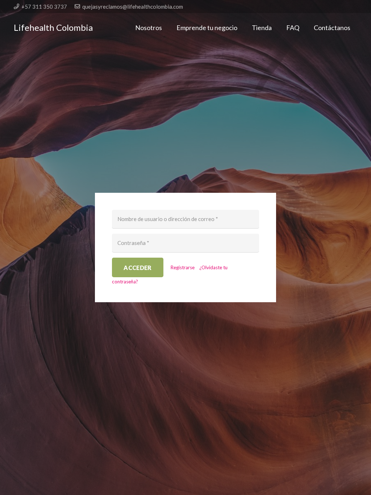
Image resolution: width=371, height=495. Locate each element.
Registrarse (182, 267)
